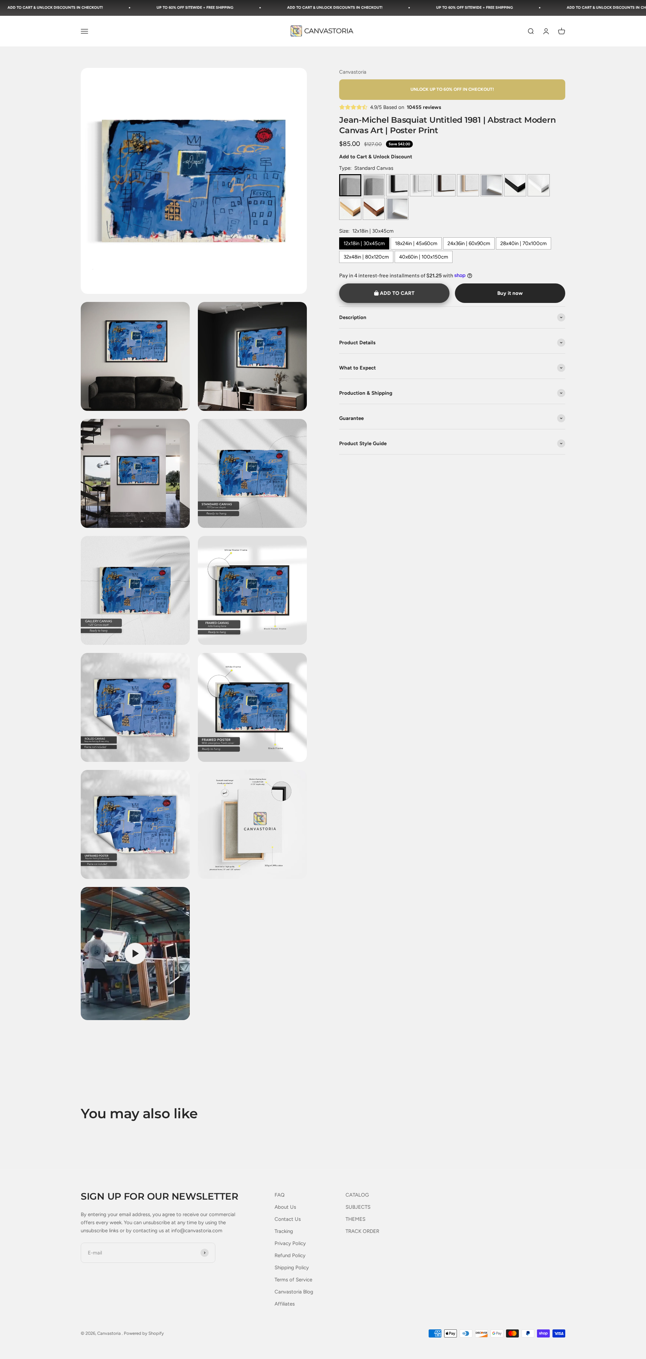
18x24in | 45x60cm (416, 243)
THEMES (355, 1219)
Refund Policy (290, 1255)
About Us (285, 1207)
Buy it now (510, 293)
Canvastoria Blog (294, 1292)
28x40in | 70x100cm (523, 243)
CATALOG (357, 1195)
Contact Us (288, 1219)
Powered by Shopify (144, 1333)
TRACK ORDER (362, 1231)
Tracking (284, 1231)
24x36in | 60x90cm (468, 243)
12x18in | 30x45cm (364, 243)
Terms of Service (293, 1280)
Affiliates (285, 1304)
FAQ (280, 1195)
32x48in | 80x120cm (366, 257)
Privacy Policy (290, 1243)
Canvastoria (352, 72)
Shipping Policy (292, 1268)
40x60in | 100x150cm (423, 257)
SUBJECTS (358, 1207)
